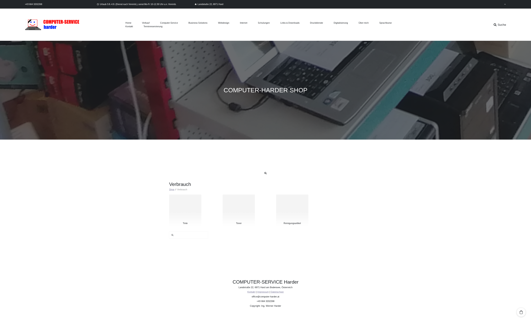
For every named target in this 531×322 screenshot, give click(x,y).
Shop (171, 189)
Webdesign (223, 23)
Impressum (263, 292)
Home (128, 23)
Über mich (364, 23)
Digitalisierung (341, 23)
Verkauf (145, 23)
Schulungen (264, 23)
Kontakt (129, 26)
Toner (239, 223)
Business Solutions (197, 23)
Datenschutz (277, 292)
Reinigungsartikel (292, 223)
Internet (243, 23)
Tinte (185, 223)
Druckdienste (316, 23)
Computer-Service (169, 23)
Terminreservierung (153, 26)
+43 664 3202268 (33, 4)
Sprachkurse (385, 23)
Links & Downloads (290, 23)
